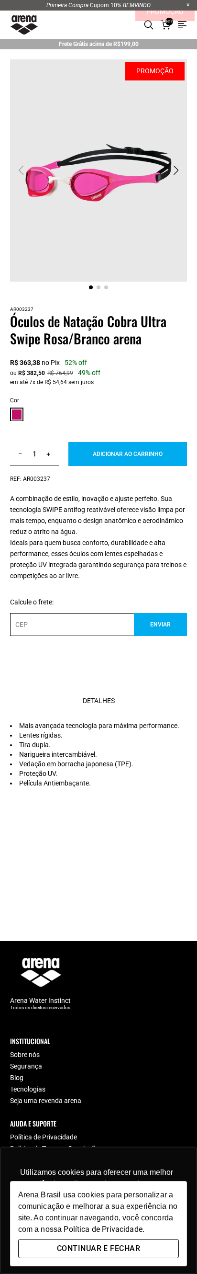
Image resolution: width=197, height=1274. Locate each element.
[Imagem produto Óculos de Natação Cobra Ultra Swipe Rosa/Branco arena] (98, 170)
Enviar (160, 624)
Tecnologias (27, 1089)
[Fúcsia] (16, 415)
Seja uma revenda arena (45, 1100)
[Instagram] (33, 1021)
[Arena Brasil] (24, 24)
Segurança (26, 1066)
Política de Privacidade (43, 1137)
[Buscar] (149, 24)
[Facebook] (15, 1021)
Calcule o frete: (32, 602)
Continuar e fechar (98, 1248)
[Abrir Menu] (182, 25)
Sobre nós (25, 1054)
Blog (16, 1077)
